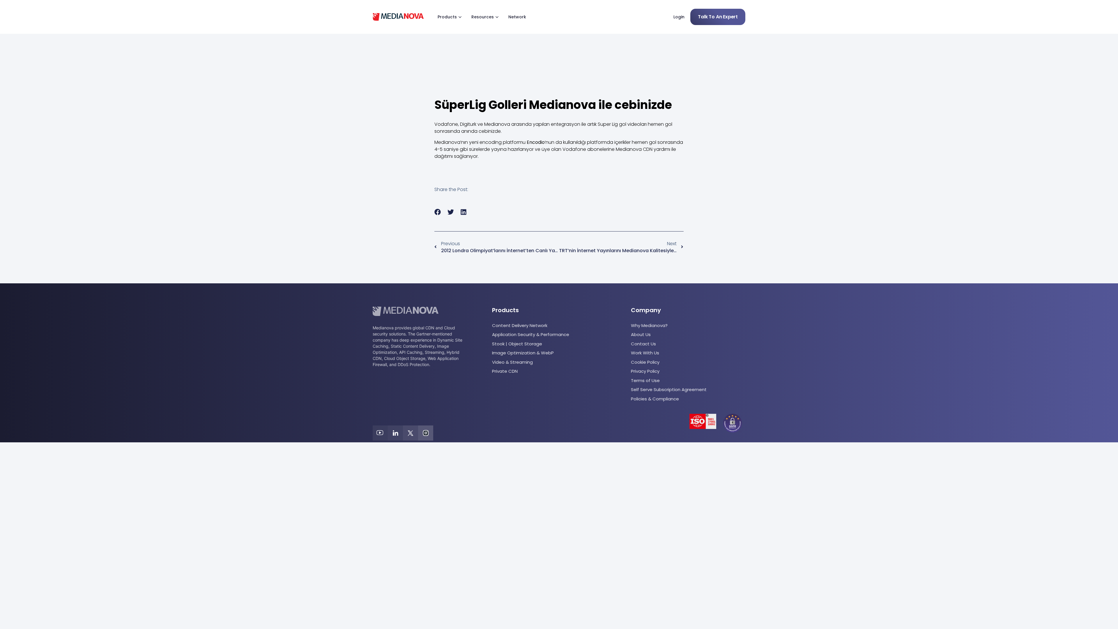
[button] (437, 212)
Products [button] (447, 17)
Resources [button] (482, 17)
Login (678, 17)
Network (517, 17)
